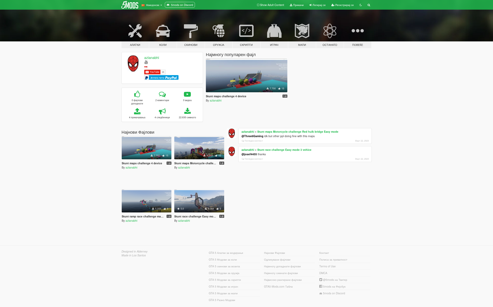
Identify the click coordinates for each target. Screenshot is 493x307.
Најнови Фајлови (274, 253)
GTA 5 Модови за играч (223, 286)
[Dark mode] (361, 5)
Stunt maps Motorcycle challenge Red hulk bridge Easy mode (297, 131)
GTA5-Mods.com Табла (278, 286)
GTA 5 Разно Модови (222, 300)
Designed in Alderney (135, 251)
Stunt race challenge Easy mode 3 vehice (284, 150)
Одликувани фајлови (277, 259)
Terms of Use (327, 266)
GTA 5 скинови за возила (224, 266)
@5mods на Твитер (334, 280)
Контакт (324, 253)
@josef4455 (249, 154)
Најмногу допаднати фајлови (282, 266)
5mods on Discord (333, 293)
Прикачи (298, 5)
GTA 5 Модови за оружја (224, 273)
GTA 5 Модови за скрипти (225, 280)
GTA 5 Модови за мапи (223, 293)
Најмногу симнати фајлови (281, 273)
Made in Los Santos (134, 255)
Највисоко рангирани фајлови (283, 280)
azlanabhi (151, 57)
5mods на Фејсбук (333, 286)
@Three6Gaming (252, 136)
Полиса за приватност (333, 259)
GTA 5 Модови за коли (223, 259)
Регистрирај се (344, 5)
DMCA (323, 273)
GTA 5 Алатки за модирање (226, 253)
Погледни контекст (254, 140)
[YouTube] (146, 62)
